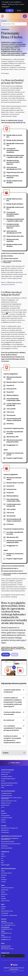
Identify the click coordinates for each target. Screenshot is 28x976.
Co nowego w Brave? (6, 776)
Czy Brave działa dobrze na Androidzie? (12, 713)
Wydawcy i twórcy (6, 803)
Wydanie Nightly (5, 865)
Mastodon (4, 875)
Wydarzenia (4, 894)
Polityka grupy (5, 832)
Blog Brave (4, 813)
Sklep (2, 787)
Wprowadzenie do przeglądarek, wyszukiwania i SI (9, 839)
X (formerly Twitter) (6, 873)
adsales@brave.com (11, 929)
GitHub (3, 896)
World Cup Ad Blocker (6, 848)
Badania (3, 820)
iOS (2, 858)
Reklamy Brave (5, 830)
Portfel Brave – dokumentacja (9, 915)
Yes (9, 10)
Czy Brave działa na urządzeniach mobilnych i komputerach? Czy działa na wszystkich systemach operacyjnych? (13, 702)
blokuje (20, 120)
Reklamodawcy (5, 805)
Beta (2, 862)
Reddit (3, 871)
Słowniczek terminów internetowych (10, 843)
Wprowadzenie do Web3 (7, 841)
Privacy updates (5, 815)
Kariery (3, 892)
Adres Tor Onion (5, 900)
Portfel (3, 909)
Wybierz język (5, 953)
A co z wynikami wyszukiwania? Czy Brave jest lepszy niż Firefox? (13, 728)
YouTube (14, 654)
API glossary (4, 846)
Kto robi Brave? (9, 720)
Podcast (3, 822)
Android (3, 856)
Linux (2, 860)
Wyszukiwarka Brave (6, 795)
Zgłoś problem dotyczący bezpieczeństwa (17, 968)
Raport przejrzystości (7, 785)
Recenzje (3, 898)
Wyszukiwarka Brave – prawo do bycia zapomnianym (11, 798)
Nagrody (3, 906)
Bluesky (3, 877)
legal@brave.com (6, 939)
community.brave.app (7, 923)
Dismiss (19, 10)
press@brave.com (6, 937)
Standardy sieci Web (6, 817)
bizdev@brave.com (6, 933)
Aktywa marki (4, 890)
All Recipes (6, 654)
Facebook (3, 879)
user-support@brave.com (8, 925)
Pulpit (2, 854)
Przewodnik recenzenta (7, 887)
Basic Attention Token (7, 911)
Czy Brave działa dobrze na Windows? (12, 691)
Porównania (4, 21)
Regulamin (7, 967)
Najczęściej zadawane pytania (9, 783)
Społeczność (4, 774)
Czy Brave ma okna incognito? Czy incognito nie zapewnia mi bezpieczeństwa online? (12, 739)
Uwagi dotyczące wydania (8, 778)
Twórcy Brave (4, 913)
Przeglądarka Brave (6, 793)
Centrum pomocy (5, 772)
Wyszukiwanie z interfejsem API (9, 828)
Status (3, 781)
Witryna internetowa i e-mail (8, 801)
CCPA (2, 807)
